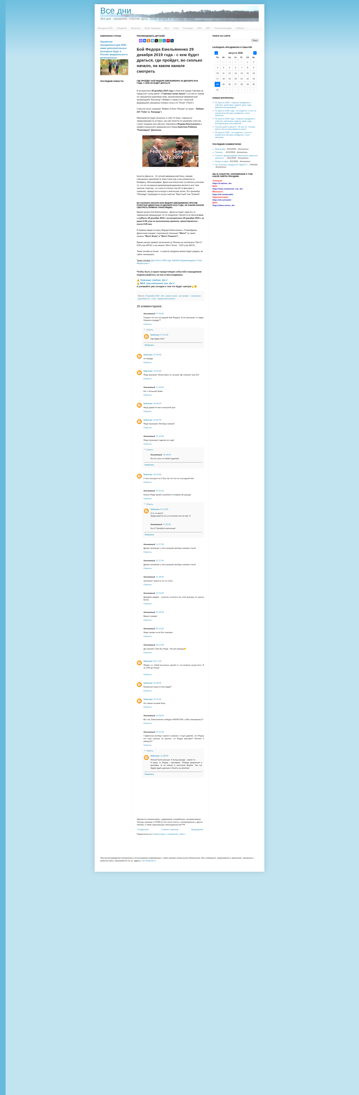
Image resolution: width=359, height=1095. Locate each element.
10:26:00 (160, 715)
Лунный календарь (223, 28)
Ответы (149, 330)
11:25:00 (167, 524)
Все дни (115, 10)
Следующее (143, 829)
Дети (167, 28)
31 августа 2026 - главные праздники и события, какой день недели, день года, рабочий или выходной (233, 104)
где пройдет (184, 296)
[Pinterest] (168, 40)
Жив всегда (220, 149)
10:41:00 (160, 732)
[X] (156, 40)
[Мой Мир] (164, 40)
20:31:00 (160, 491)
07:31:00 (164, 335)
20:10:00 (160, 436)
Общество (135, 28)
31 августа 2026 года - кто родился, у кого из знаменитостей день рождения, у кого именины (235, 113)
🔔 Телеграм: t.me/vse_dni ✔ (152, 280)
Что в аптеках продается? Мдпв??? (231, 165)
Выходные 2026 (105, 28)
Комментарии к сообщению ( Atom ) (169, 834)
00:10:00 (160, 628)
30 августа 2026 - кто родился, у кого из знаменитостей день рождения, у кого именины (233, 134)
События (240, 28)
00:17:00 (157, 661)
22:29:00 (160, 593)
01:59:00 (157, 683)
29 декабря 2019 (152, 296)
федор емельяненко (166, 299)
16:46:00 (167, 455)
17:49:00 (160, 387)
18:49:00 (157, 403)
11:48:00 (164, 756)
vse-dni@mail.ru (148, 861)
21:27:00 (160, 544)
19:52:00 (157, 420)
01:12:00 (164, 509)
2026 (199, 28)
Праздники (122, 28)
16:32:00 (157, 371)
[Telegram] (152, 40)
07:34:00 (160, 313)
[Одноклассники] (148, 40)
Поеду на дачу (221, 161)
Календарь (188, 28)
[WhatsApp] (160, 40)
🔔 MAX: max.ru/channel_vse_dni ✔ (156, 283)
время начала (172, 296)
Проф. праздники (152, 28)
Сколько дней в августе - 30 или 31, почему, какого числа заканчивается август (235, 128)
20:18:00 (157, 474)
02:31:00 (157, 699)
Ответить (147, 324)
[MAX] (140, 40)
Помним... (219, 152)
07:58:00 (157, 355)
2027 (208, 28)
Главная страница (170, 829)
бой (162, 296)
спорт (154, 299)
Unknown (155, 335)
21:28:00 (160, 577)
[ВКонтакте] (144, 40)
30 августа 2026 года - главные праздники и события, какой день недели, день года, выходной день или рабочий (235, 121)
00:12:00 (160, 645)
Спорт (176, 28)
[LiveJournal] (172, 40)
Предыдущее (197, 829)
